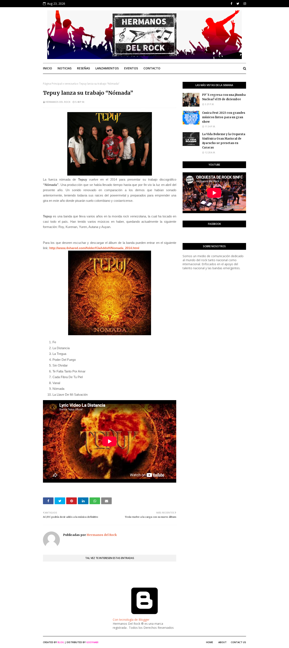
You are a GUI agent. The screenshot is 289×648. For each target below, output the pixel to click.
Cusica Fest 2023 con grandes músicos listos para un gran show (223, 117)
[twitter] (237, 3)
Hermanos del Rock (57, 101)
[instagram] (244, 3)
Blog (61, 642)
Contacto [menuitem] (151, 68)
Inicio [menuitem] (47, 68)
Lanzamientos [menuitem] (107, 68)
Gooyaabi (92, 642)
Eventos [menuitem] (131, 68)
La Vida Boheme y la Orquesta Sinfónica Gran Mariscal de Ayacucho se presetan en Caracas (223, 140)
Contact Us (238, 642)
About (222, 642)
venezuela (71, 83)
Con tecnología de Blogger (131, 620)
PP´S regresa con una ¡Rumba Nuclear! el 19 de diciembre (224, 97)
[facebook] (231, 3)
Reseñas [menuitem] (83, 68)
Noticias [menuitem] (65, 68)
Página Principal (52, 83)
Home (209, 642)
